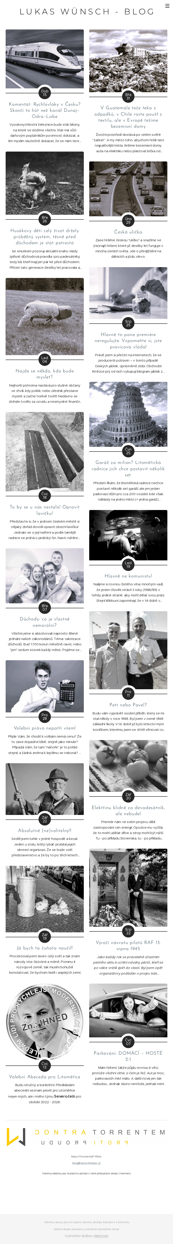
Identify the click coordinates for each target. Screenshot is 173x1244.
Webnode (101, 1236)
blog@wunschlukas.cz (86, 1163)
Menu (167, 5)
